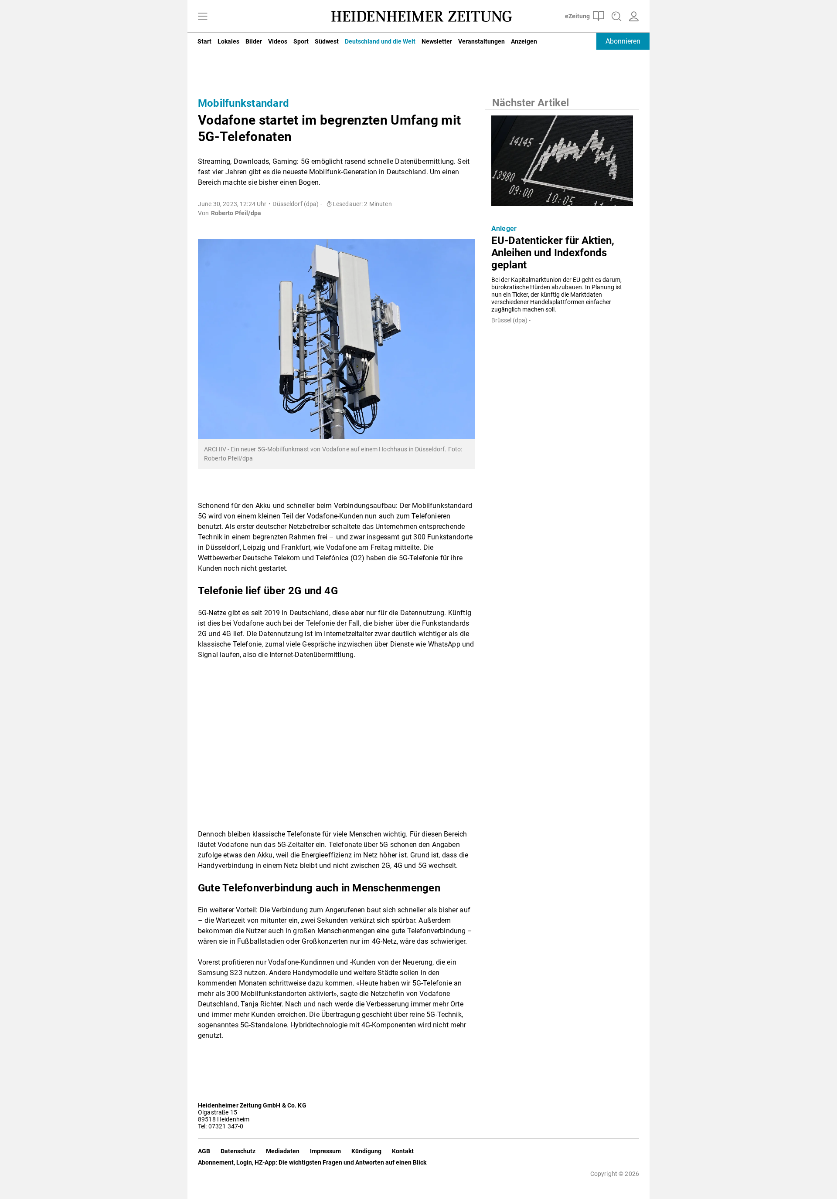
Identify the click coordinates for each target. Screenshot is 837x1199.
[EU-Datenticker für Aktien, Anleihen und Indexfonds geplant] (562, 163)
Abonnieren (623, 41)
